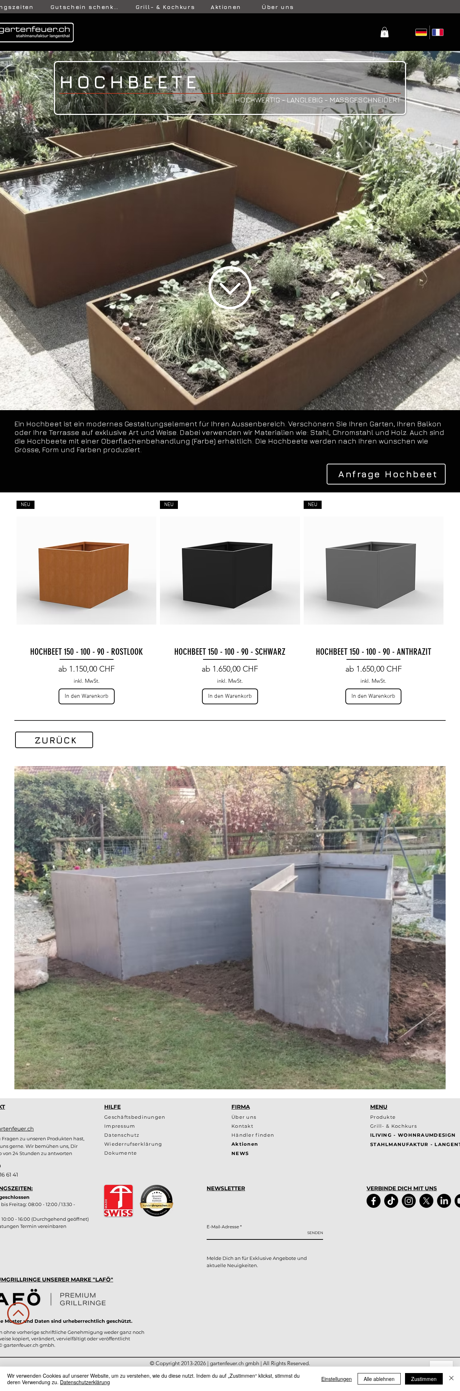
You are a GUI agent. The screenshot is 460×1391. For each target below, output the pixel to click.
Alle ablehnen (379, 1378)
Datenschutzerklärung (85, 1382)
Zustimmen (424, 1378)
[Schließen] (451, 1378)
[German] (421, 32)
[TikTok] (391, 1201)
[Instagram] (409, 1201)
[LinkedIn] (444, 1201)
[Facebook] (374, 1201)
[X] (426, 1201)
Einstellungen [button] (336, 1378)
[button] (384, 32)
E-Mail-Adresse (223, 1227)
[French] (437, 32)
